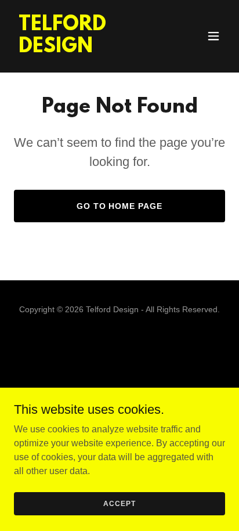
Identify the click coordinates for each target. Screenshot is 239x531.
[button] (213, 36)
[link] (88, 49)
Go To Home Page (120, 206)
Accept (119, 503)
